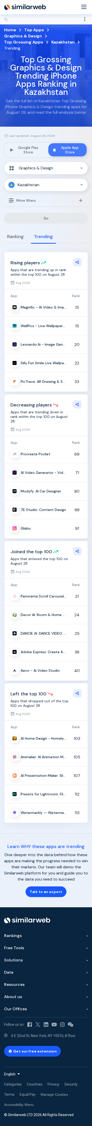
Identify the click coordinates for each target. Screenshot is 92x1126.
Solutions (13, 960)
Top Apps (34, 30)
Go (46, 218)
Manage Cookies (54, 1094)
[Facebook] (30, 1024)
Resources (14, 984)
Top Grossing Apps (23, 42)
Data (8, 972)
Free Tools (14, 947)
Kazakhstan (63, 42)
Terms (9, 1094)
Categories (13, 1084)
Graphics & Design (23, 36)
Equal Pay (28, 1094)
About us (13, 996)
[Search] (46, 19)
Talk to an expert (46, 891)
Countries (34, 1084)
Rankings (13, 935)
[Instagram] (62, 1024)
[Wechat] (70, 1024)
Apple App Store (70, 149)
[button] (46, 168)
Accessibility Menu (19, 1105)
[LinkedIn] (46, 1024)
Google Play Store (28, 149)
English (10, 1074)
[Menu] (84, 7)
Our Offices (15, 1009)
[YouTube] (54, 1024)
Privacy (53, 1084)
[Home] (25, 7)
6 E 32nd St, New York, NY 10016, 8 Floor (43, 1036)
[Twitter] (38, 1024)
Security (71, 1084)
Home (10, 30)
